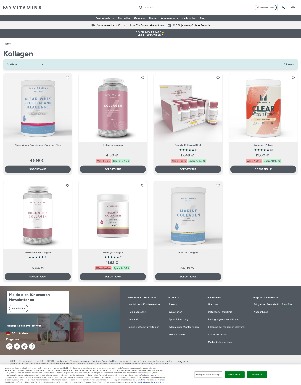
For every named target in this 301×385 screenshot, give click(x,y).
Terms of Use (157, 382)
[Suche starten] (141, 7)
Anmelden (18, 308)
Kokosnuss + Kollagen (38, 252)
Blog (202, 18)
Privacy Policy (140, 382)
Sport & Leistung (178, 319)
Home (7, 43)
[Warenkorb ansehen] (293, 7)
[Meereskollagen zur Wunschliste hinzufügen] (218, 185)
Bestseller (124, 18)
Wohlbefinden (177, 334)
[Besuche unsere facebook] (17, 346)
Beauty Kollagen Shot (188, 145)
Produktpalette (105, 18)
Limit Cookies (235, 374)
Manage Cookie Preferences (24, 325)
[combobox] (207, 7)
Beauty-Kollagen (113, 252)
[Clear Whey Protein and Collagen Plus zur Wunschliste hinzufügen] (67, 78)
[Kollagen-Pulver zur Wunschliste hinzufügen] (293, 78)
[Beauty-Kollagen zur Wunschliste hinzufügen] (143, 185)
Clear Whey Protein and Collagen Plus (38, 145)
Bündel (153, 18)
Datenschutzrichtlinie (220, 312)
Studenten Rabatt (218, 334)
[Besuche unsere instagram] (9, 346)
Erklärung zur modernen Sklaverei (226, 327)
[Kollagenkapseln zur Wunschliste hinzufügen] (143, 78)
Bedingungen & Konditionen (223, 319)
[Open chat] (32, 346)
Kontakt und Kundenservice (144, 304)
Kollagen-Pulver (263, 145)
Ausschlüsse (261, 312)
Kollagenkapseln (113, 145)
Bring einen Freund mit (273, 304)
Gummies (139, 18)
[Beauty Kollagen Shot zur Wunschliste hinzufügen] (218, 78)
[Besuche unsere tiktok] (24, 346)
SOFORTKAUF (37, 169)
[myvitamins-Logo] (22, 7)
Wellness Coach (267, 7)
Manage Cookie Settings (208, 374)
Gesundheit (175, 312)
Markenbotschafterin (220, 342)
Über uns (213, 304)
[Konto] (283, 7)
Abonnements (169, 18)
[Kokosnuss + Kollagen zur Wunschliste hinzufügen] (67, 185)
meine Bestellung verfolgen (144, 327)
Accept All (257, 374)
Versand (133, 319)
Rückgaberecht (137, 312)
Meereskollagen (188, 252)
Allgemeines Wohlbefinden (184, 327)
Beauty (173, 304)
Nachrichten (189, 18)
